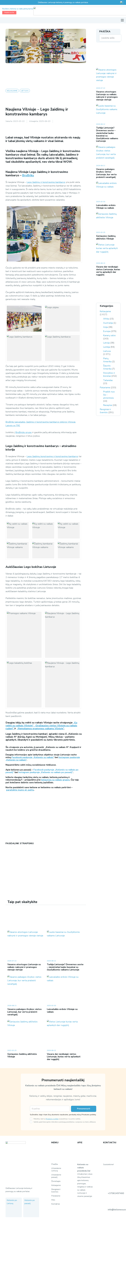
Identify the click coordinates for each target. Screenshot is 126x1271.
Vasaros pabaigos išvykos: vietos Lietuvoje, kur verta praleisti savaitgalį (24, 1012)
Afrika (106, 318)
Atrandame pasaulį (56, 1176)
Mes (53, 1200)
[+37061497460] (105, 1193)
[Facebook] (6, 860)
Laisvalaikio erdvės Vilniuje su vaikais (62, 1010)
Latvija (106, 342)
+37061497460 (116, 1193)
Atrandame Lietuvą (56, 1169)
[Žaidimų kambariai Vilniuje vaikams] (18, 550)
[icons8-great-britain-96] (122, 2)
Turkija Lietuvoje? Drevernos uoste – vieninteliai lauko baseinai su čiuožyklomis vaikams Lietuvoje (65, 967)
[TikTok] (9, 1213)
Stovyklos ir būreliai (109, 374)
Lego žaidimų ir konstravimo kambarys (46, 182)
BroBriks (28, 175)
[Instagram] (9, 860)
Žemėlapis (56, 1181)
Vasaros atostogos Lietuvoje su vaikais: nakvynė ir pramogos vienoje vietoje (24, 967)
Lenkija (106, 346)
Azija (105, 327)
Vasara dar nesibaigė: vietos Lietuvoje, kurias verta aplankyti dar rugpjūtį (63, 1057)
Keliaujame (105, 311)
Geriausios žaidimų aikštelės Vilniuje (22, 1055)
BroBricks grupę (23, 432)
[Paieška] (117, 38)
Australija (108, 322)
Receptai (107, 405)
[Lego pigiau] (24, 319)
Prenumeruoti (83, 1108)
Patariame (105, 387)
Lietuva (107, 351)
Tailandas (108, 380)
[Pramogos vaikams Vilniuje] (24, 634)
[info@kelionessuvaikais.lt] (105, 1209)
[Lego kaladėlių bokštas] (24, 684)
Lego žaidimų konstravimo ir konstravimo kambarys (52, 456)
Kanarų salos (109, 335)
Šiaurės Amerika (107, 367)
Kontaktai (55, 1204)
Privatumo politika (52, 1119)
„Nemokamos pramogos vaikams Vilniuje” (40, 728)
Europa (106, 331)
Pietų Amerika (107, 360)
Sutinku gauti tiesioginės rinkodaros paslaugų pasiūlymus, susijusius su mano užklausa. (65, 1122)
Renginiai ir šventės (105, 411)
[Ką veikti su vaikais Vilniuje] (18, 530)
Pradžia (54, 1164)
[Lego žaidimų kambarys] (24, 348)
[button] (114, 20)
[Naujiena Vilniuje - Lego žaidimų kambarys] (62, 634)
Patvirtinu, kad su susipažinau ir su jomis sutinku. (57, 1119)
